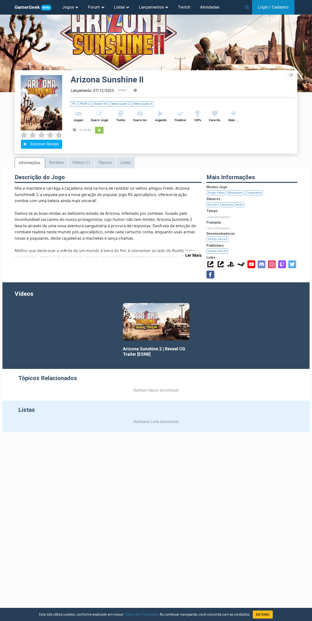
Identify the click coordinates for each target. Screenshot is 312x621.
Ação (239, 204)
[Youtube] (251, 264)
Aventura (227, 204)
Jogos (68, 7)
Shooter (213, 204)
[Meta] (210, 264)
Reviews (56, 162)
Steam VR (100, 104)
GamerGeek (32, 7)
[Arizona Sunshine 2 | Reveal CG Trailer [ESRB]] (156, 322)
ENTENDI (263, 614)
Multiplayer (235, 192)
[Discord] (261, 264)
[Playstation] (231, 264)
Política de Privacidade (141, 614)
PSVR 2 (85, 104)
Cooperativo (254, 192)
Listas (119, 7)
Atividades (209, 7)
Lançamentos (151, 7)
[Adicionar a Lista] (99, 130)
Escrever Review (44, 144)
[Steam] (241, 264)
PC (74, 104)
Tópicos (105, 162)
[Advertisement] (282, 110)
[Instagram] (272, 264)
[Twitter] (292, 264)
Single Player (216, 192)
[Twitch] (282, 264)
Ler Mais (193, 255)
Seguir (122, 90)
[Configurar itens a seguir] (135, 90)
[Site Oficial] (220, 264)
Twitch (184, 7)
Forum (94, 7)
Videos (81, 162)
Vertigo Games (217, 239)
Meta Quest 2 (120, 104)
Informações (29, 162)
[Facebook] (210, 274)
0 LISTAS (85, 130)
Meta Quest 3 (143, 104)
